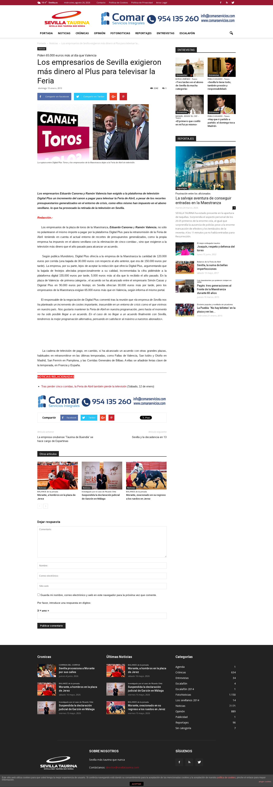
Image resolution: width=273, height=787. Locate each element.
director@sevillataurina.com (122, 767)
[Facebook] (220, 2)
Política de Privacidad (142, 2)
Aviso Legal (161, 2)
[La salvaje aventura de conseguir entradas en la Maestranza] (206, 168)
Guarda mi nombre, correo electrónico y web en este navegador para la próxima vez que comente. (98, 594)
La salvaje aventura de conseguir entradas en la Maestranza (203, 200)
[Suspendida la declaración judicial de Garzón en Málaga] (102, 476)
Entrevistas (165, 33)
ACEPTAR (136, 784)
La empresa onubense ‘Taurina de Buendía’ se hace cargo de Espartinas (65, 439)
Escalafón (187, 33)
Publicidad (182, 717)
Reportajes (143, 33)
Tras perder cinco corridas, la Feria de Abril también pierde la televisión (83, 386)
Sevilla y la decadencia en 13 (149, 437)
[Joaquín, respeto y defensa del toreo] (185, 248)
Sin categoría (183, 728)
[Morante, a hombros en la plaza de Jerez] (57, 476)
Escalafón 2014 (185, 689)
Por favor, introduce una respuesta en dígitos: (64, 602)
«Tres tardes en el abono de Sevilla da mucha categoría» (189, 85)
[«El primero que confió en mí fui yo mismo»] (190, 104)
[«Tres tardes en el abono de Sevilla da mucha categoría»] (190, 67)
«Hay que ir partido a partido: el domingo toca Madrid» (221, 122)
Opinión (99, 33)
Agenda (180, 667)
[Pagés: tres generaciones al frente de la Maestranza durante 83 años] (185, 285)
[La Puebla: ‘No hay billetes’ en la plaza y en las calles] (185, 310)
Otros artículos (48, 454)
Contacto (101, 2)
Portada (46, 33)
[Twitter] (233, 2)
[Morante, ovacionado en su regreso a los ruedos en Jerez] (146, 476)
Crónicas (82, 33)
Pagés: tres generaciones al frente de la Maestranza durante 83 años (214, 289)
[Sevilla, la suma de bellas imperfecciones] (185, 267)
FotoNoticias (120, 33)
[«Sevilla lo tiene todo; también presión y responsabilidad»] (222, 67)
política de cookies (226, 777)
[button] (231, 33)
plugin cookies (265, 782)
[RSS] (227, 2)
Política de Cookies (118, 2)
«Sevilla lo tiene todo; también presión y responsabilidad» (219, 85)
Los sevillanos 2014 (187, 700)
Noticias (64, 33)
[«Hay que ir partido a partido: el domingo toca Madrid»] (222, 104)
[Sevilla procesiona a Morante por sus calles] (46, 670)
